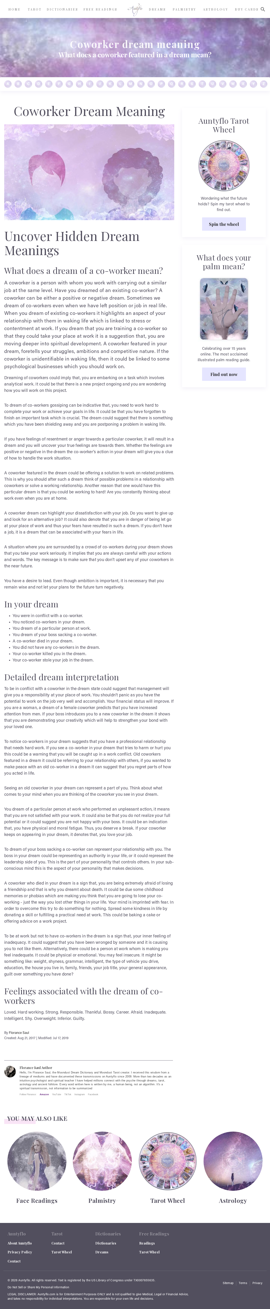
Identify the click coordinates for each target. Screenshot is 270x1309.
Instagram (79, 1094)
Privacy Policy (20, 1252)
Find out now (224, 374)
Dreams (102, 1252)
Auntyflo (24, 1280)
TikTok (67, 1094)
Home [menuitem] (14, 9)
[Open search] (263, 9)
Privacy (257, 1283)
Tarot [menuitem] (35, 9)
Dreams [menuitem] (157, 9)
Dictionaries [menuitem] (62, 9)
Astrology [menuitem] (215, 9)
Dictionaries (105, 1243)
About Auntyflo (20, 1243)
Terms (243, 1283)
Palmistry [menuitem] (184, 9)
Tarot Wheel (61, 1252)
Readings (147, 1243)
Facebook (93, 1094)
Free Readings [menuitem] (100, 9)
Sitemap (228, 1283)
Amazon (44, 1094)
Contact (14, 1261)
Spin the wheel (224, 224)
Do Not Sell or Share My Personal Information (38, 1287)
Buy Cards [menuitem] (247, 9)
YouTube (56, 1094)
